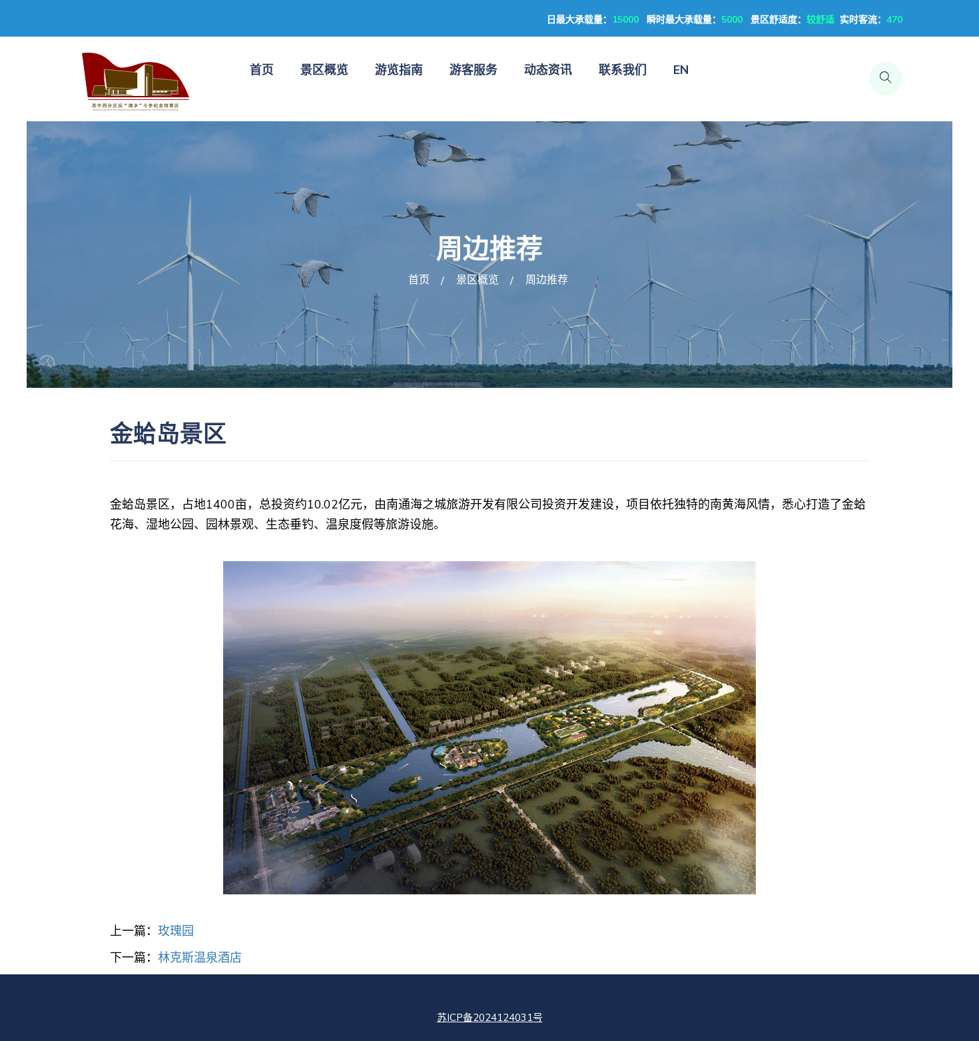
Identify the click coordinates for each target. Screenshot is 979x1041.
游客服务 (473, 70)
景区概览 (324, 70)
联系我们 (623, 70)
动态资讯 (548, 70)
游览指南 (399, 70)
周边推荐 (546, 280)
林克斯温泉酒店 (200, 958)
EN (681, 70)
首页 (262, 70)
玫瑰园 (176, 931)
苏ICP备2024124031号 (490, 1017)
